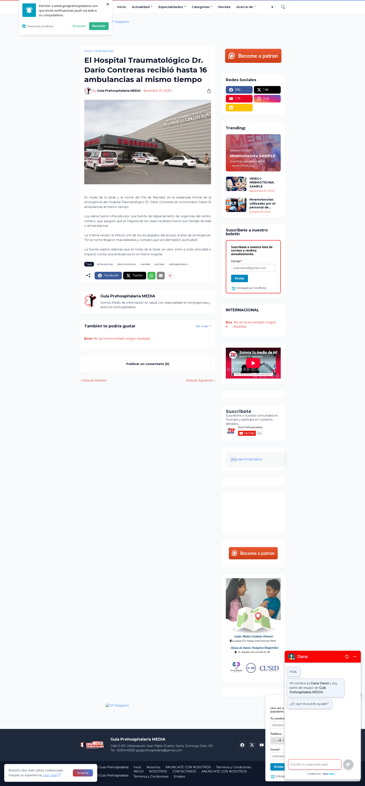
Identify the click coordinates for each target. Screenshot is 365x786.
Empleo (179, 776)
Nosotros (153, 767)
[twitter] (252, 745)
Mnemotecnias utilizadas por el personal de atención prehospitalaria (262, 203)
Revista (224, 7)
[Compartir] (207, 90)
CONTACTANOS (184, 771)
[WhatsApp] (151, 275)
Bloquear (79, 26)
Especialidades (170, 7)
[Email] (161, 275)
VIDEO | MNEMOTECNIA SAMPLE (261, 182)
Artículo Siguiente (199, 380)
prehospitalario (178, 264)
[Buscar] (281, 7)
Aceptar (83, 773)
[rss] (239, 107)
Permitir (99, 26)
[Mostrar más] (170, 275)
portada (159, 264)
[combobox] (278, 740)
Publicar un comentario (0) (147, 364)
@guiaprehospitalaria (246, 459)
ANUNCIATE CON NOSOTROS (188, 767)
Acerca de (244, 7)
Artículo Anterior (95, 380)
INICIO (138, 771)
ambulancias (104, 50)
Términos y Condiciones (150, 776)
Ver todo (202, 326)
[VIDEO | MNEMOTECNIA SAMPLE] (236, 184)
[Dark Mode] (273, 7)
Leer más (50, 775)
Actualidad (141, 7)
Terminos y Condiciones (233, 767)
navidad (145, 264)
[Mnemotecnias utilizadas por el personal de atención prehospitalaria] (236, 205)
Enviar (239, 278)
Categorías (201, 7)
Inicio (121, 7)
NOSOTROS (158, 771)
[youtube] (262, 745)
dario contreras (126, 264)
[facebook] (242, 745)
